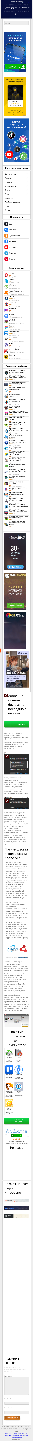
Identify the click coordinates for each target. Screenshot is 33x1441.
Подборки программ (13, 202)
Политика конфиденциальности (16, 1433)
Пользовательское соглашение (16, 1435)
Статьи (7, 210)
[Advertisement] (17, 1284)
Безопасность (10, 174)
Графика (8, 178)
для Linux (16, 1130)
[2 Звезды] (15, 1139)
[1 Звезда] (13, 1139)
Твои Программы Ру (16, 1)
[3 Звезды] (16, 1139)
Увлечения (9, 198)
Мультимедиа (10, 186)
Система (8, 190)
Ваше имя (7, 1398)
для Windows (18, 1121)
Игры (7, 206)
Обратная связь (16, 1438)
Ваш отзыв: (8, 1376)
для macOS (16, 1132)
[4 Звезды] (18, 1139)
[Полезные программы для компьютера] (0, 650)
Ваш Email (8, 1408)
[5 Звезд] (19, 1139)
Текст (7, 194)
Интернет (8, 182)
